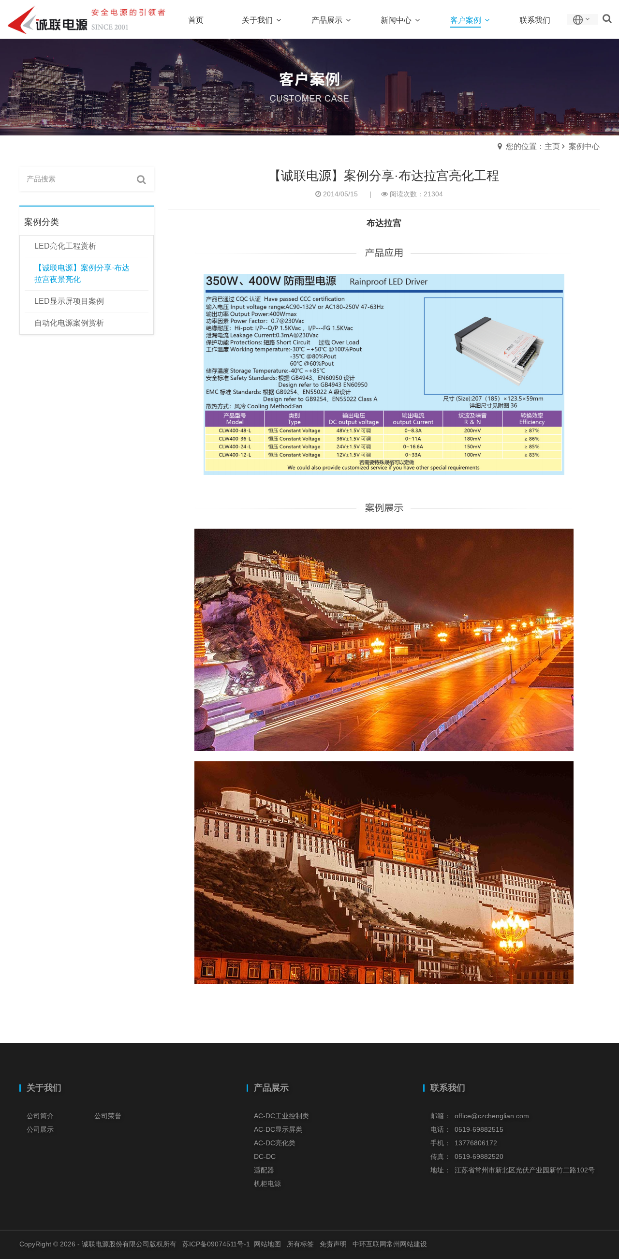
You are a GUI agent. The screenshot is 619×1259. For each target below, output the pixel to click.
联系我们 (447, 1088)
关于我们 (44, 1088)
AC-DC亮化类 (274, 1143)
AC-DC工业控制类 (281, 1116)
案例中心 (584, 146)
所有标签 (300, 1244)
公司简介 (40, 1116)
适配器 (264, 1170)
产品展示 (271, 1088)
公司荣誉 (107, 1116)
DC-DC (265, 1156)
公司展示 (40, 1129)
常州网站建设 (406, 1244)
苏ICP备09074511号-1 (216, 1244)
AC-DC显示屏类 (278, 1129)
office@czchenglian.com (492, 1116)
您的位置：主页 (533, 146)
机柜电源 (267, 1183)
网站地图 (267, 1244)
